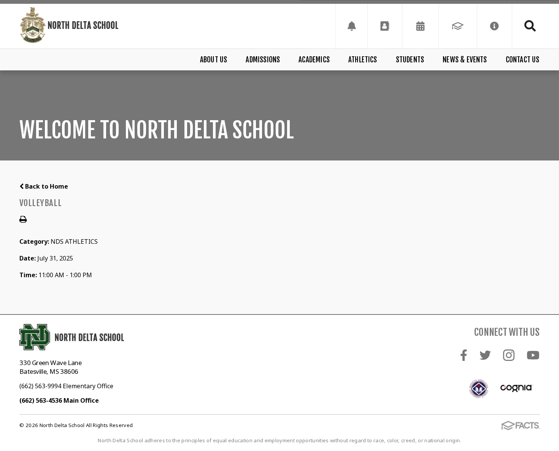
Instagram (509, 355)
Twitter (485, 355)
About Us (213, 59)
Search (526, 26)
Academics (314, 59)
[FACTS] (458, 26)
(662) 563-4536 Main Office (59, 400)
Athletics (362, 59)
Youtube (533, 355)
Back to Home (46, 186)
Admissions (263, 59)
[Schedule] (351, 26)
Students (410, 59)
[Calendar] (420, 26)
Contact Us (522, 59)
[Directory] (385, 26)
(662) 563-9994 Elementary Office (66, 386)
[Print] (23, 220)
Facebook (463, 355)
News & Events (465, 59)
